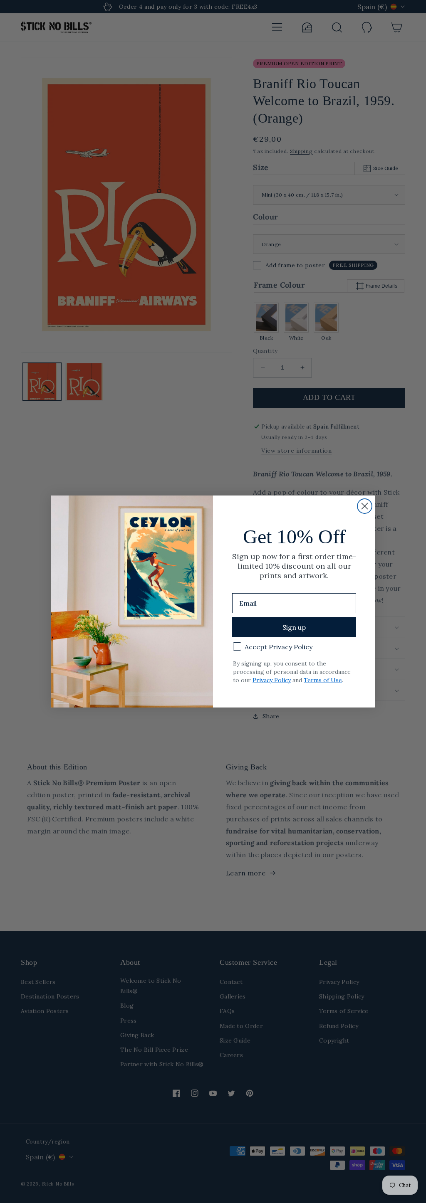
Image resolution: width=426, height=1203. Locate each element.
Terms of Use (323, 680)
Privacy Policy (272, 680)
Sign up (294, 627)
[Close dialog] (364, 506)
